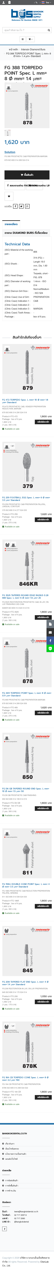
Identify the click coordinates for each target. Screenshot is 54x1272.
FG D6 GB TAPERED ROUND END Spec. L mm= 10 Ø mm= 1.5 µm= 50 (25, 790)
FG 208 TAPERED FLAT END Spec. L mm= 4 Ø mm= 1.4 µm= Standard (25, 983)
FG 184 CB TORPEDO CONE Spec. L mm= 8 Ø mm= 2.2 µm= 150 (25, 1079)
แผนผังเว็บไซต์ (11, 1158)
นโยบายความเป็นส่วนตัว (15, 1153)
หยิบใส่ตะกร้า (43, 421)
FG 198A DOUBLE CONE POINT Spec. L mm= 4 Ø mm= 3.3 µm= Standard (26, 885)
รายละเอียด (11, 224)
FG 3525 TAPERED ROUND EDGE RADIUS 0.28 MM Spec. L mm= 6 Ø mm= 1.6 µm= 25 (25, 597)
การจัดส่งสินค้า (11, 1180)
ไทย (47, 2)
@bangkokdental (21, 1221)
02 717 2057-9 (20, 1214)
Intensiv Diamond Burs (33, 49)
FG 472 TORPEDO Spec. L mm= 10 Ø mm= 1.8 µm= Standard (25, 401)
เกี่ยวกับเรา (9, 1143)
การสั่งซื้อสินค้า (11, 1185)
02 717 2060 (19, 1218)
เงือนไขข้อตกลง (12, 1148)
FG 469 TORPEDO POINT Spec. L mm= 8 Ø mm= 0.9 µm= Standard (26, 694)
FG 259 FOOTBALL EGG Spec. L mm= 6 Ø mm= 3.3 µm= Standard (26, 499)
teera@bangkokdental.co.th (26, 1211)
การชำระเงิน (10, 1190)
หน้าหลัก (13, 49)
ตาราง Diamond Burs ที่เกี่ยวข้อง (26, 233)
